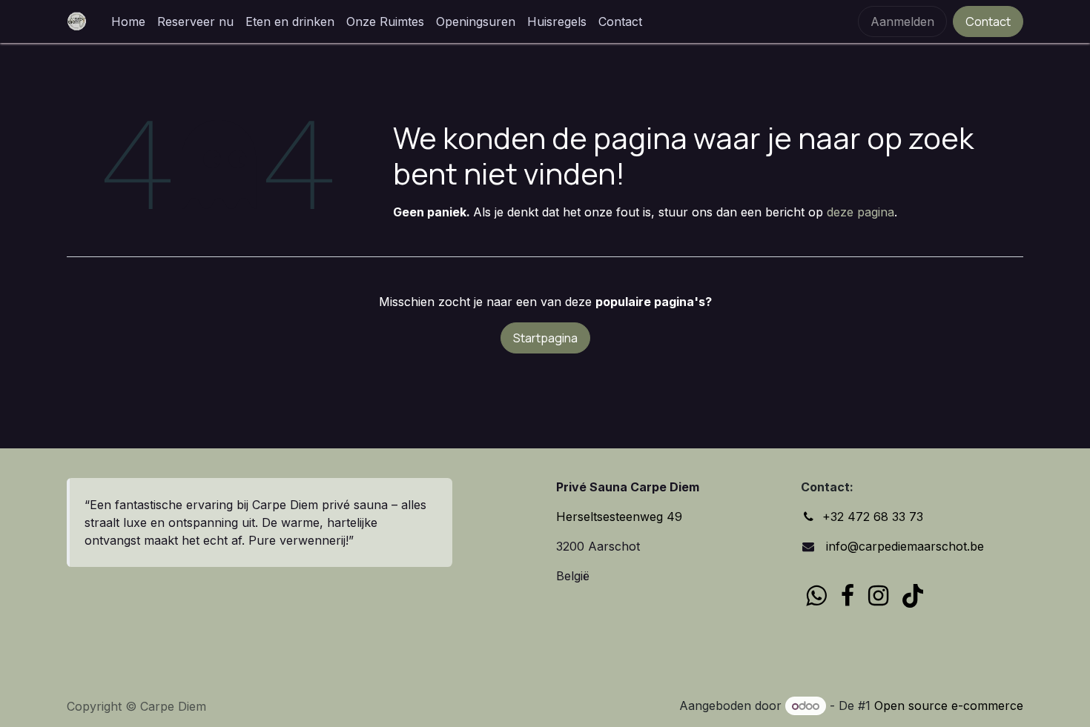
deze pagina (860, 212)
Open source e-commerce (948, 705)
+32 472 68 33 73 (872, 516)
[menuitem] (128, 21)
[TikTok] (912, 596)
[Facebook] (847, 596)
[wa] (816, 596)
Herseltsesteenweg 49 (619, 516)
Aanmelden (902, 21)
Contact (988, 21)
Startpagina (545, 338)
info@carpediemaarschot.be (903, 546)
